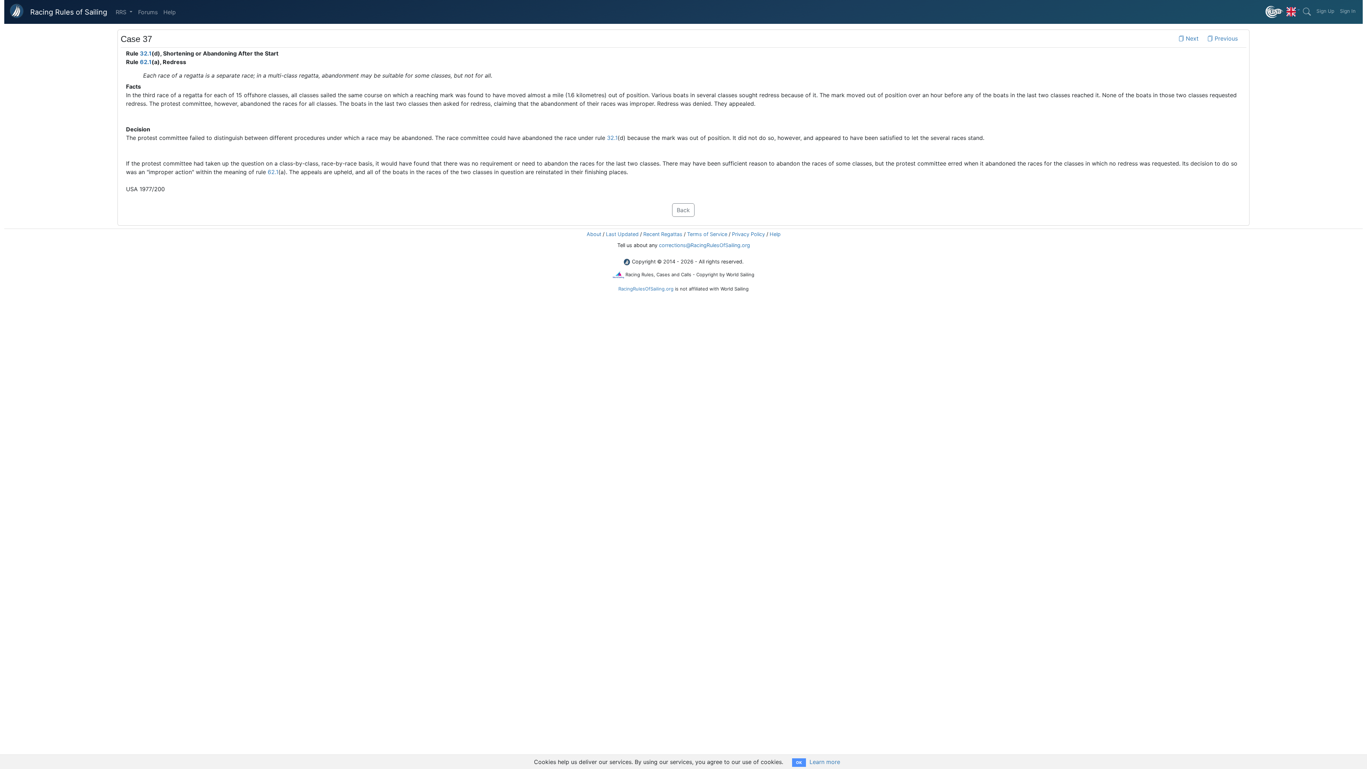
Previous (1225, 38)
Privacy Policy (748, 234)
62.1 (146, 62)
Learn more (825, 761)
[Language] (1293, 10)
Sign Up (1325, 11)
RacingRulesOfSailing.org (646, 289)
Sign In (1348, 11)
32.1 (146, 53)
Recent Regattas (662, 234)
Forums (148, 12)
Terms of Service (707, 234)
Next (1191, 38)
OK (799, 762)
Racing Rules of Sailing (68, 12)
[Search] (1307, 12)
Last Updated (622, 234)
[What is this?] (1274, 12)
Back (683, 210)
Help (169, 12)
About (594, 234)
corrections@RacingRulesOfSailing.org (704, 245)
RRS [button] (122, 12)
